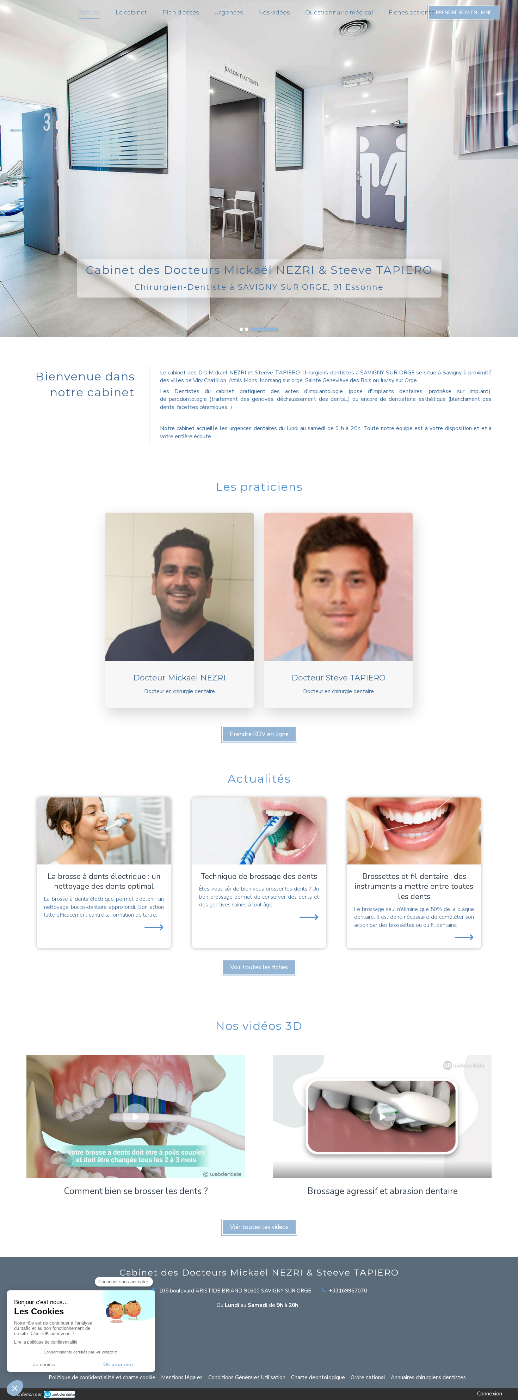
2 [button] (246, 329)
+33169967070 (348, 1290)
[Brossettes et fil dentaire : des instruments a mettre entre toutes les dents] (414, 830)
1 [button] (241, 329)
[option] (259, 168)
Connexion (489, 1394)
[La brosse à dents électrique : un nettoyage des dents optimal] (104, 830)
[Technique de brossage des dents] (259, 830)
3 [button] (264, 329)
